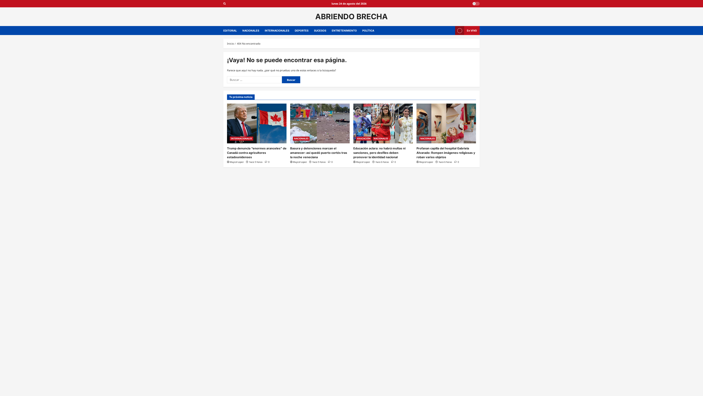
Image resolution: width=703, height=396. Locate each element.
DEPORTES (301, 30)
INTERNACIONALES (277, 30)
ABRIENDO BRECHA (351, 16)
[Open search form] (224, 3)
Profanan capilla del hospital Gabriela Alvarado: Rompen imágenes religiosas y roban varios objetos (445, 152)
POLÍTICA (368, 30)
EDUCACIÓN (364, 138)
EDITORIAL (230, 30)
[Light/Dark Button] (476, 4)
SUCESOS (320, 30)
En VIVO (472, 30)
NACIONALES (250, 30)
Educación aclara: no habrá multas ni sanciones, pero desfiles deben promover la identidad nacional (379, 152)
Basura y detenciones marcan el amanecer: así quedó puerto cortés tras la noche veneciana (318, 152)
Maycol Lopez (237, 162)
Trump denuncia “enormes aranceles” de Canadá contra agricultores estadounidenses (257, 152)
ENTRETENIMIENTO (344, 30)
